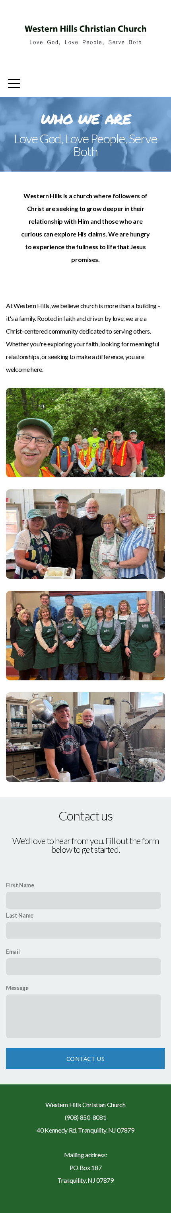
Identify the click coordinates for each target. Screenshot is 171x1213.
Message (17, 987)
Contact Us (85, 1059)
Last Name (19, 915)
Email (12, 951)
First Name (20, 885)
